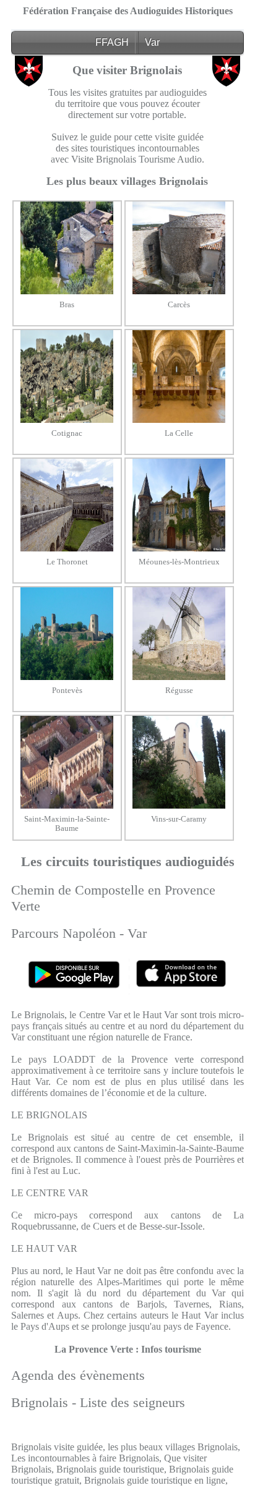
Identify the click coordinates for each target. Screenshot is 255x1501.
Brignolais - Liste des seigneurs (98, 1402)
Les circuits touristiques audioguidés (128, 861)
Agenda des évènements (78, 1375)
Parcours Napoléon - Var (79, 933)
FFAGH (112, 42)
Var (152, 42)
